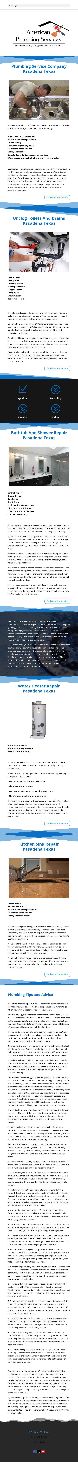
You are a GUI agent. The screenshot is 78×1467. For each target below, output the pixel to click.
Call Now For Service (57, 197)
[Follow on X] (39, 1451)
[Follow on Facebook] (35, 1451)
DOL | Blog (44, 1432)
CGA (36, 1432)
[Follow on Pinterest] (43, 1451)
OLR (30, 1432)
